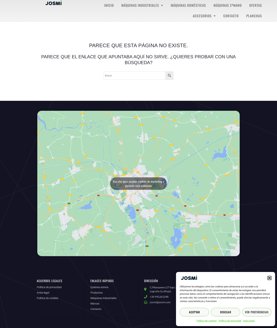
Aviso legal (249, 320)
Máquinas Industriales (140, 5)
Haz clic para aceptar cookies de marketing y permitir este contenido (138, 183)
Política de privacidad (230, 320)
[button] (269, 278)
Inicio (109, 5)
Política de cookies (207, 320)
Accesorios (202, 15)
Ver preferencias (257, 312)
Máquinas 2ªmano (227, 5)
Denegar (225, 312)
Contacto (231, 15)
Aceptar (194, 312)
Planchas (254, 15)
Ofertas (255, 5)
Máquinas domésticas (188, 5)
